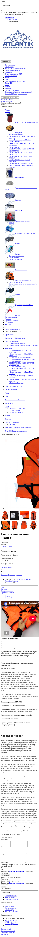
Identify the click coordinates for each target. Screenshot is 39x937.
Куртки (11, 223)
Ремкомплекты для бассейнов (15, 81)
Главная (7, 110)
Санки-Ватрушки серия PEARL (19, 140)
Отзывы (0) (8, 598)
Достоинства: (5, 847)
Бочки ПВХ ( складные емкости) (16, 94)
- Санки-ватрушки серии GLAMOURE (22, 359)
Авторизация (13, 21)
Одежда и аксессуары (12, 90)
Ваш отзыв (4, 862)
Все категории (10, 65)
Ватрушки (8, 72)
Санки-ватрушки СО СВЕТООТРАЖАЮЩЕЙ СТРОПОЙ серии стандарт (21, 149)
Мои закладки (9, 910)
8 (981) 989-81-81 (6, 101)
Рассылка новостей (11, 911)
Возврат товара (10, 897)
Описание (8, 596)
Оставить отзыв (6, 546)
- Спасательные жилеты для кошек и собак (23, 345)
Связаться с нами (10, 896)
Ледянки (8, 88)
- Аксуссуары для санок (17, 408)
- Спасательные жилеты (17, 343)
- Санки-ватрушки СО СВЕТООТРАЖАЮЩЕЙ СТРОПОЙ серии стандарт (21, 363)
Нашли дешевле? (6, 567)
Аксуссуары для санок (16, 256)
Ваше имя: (4, 840)
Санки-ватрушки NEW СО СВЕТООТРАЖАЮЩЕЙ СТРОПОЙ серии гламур (21, 143)
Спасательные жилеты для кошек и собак (23, 284)
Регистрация (13, 19)
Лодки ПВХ (9, 83)
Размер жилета (6, 555)
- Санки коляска (14, 410)
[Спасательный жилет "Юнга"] (5, 520)
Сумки (7, 79)
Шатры (7, 86)
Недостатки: (5, 854)
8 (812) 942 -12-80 (7, 99)
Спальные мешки (11, 76)
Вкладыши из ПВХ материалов (15, 68)
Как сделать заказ (11, 317)
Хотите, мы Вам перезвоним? (11, 103)
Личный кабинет (10, 906)
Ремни (7, 77)
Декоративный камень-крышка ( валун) (18, 92)
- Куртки (12, 424)
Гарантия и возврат (11, 320)
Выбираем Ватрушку (16, 134)
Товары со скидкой (11, 899)
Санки (7, 85)
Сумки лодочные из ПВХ (13, 74)
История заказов (10, 908)
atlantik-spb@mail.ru (11, 924)
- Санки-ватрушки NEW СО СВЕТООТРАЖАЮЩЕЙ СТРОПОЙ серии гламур (21, 368)
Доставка (8, 319)
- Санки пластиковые (16, 412)
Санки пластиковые (15, 259)
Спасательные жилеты (12, 70)
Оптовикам (9, 322)
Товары (7, 112)
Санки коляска (14, 258)
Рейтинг (3, 868)
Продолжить (5, 875)
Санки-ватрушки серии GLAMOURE (21, 163)
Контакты (8, 324)
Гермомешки (9, 67)
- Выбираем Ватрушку (16, 383)
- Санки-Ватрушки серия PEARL (20, 357)
